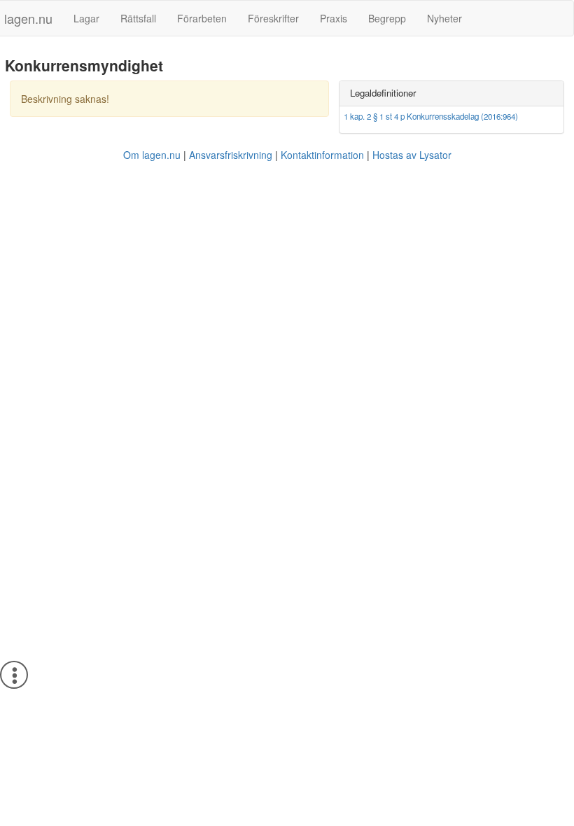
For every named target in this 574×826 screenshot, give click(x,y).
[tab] (452, 93)
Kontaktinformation (322, 155)
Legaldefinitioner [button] (383, 92)
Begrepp (387, 18)
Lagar (86, 18)
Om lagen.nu (152, 155)
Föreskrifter (273, 18)
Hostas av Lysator (411, 155)
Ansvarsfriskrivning (230, 155)
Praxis (333, 18)
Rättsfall (138, 18)
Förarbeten (202, 18)
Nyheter (444, 18)
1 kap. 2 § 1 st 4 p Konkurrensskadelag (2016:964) (431, 116)
